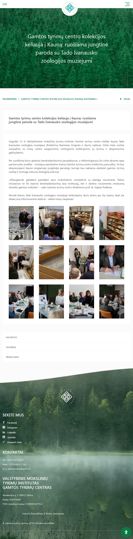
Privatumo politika (45, 523)
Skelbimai (11, 347)
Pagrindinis (10, 98)
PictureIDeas (37, 513)
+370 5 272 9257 (15, 459)
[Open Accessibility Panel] (126, 532)
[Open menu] (127, 5)
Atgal (126, 98)
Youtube (11, 437)
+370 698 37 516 (17, 464)
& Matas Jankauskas (54, 513)
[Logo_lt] (70, 15)
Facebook (12, 422)
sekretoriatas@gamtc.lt (19, 468)
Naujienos (11, 337)
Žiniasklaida (12, 356)
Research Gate (14, 442)
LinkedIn (11, 432)
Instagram (12, 427)
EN (5, 4)
